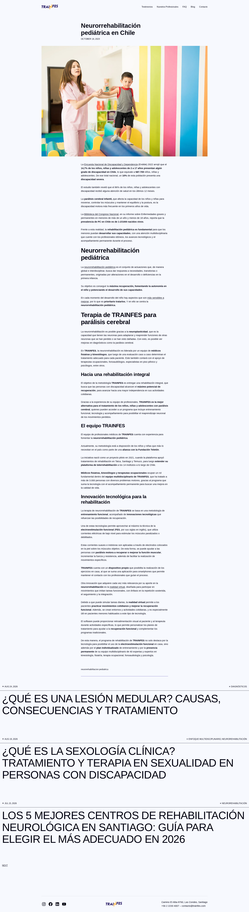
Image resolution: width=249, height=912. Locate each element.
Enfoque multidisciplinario (205, 739)
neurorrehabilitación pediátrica (99, 267)
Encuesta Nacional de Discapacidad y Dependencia (111, 164)
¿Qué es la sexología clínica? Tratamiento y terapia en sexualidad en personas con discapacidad (118, 763)
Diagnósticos (239, 686)
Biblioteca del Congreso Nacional (101, 214)
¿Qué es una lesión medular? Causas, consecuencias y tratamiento (111, 704)
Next (5, 865)
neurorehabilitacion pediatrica (94, 669)
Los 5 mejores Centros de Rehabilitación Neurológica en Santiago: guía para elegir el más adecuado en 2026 (123, 827)
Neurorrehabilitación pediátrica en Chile (110, 29)
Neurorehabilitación (234, 739)
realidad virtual (117, 587)
